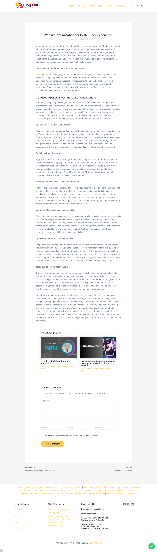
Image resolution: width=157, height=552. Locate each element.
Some (39, 74)
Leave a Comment (47, 366)
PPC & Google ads (56, 522)
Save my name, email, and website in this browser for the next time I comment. (71, 436)
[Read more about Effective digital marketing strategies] (59, 347)
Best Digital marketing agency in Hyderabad (37, 487)
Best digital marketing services (113, 490)
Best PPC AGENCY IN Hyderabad (121, 494)
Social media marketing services (41, 490)
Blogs (110, 6)
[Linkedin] (142, 6)
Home (71, 6)
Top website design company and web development (81, 494)
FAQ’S (17, 529)
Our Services (96, 6)
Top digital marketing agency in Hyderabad (77, 490)
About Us (82, 6)
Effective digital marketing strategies (54, 362)
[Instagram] (137, 6)
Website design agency (94, 487)
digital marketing (61, 366)
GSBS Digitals (95, 543)
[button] (103, 5)
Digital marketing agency (70, 487)
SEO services (112, 487)
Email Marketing (55, 525)
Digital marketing (47, 494)
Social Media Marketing (58, 516)
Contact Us (122, 6)
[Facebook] (132, 6)
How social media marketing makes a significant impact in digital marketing (98, 363)
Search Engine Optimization (60, 519)
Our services (20, 516)
